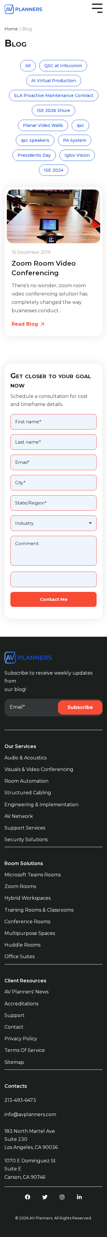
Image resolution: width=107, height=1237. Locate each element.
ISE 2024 (53, 170)
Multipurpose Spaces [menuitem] (29, 933)
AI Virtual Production (53, 80)
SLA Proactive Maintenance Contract (53, 95)
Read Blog (26, 324)
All (28, 65)
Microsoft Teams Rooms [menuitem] (32, 875)
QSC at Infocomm (63, 65)
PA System (74, 140)
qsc (80, 125)
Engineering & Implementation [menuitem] (41, 804)
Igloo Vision (77, 155)
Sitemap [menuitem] (14, 1062)
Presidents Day (34, 155)
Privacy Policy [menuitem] (20, 1038)
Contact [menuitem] (13, 1027)
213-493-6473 (20, 1100)
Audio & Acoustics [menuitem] (25, 758)
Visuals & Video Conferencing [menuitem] (38, 769)
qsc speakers (35, 140)
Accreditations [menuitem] (21, 1004)
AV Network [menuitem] (18, 816)
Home (11, 29)
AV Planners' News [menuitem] (26, 992)
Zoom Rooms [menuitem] (20, 886)
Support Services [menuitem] (24, 828)
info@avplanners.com (30, 1114)
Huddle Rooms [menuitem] (22, 945)
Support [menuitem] (14, 1015)
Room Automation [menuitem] (26, 781)
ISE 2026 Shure (53, 110)
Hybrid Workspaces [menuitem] (27, 898)
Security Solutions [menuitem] (26, 839)
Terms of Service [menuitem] (24, 1050)
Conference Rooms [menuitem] (27, 921)
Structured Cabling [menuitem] (27, 793)
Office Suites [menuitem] (19, 956)
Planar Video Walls (43, 125)
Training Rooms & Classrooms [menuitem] (38, 910)
